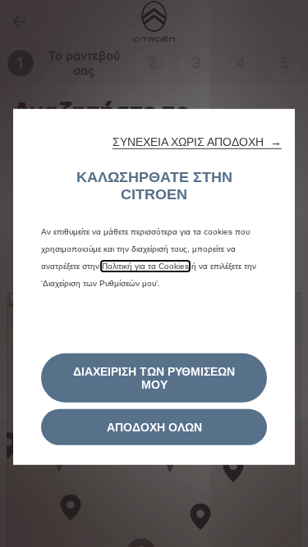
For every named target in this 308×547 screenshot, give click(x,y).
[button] (197, 141)
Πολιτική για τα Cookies (145, 265)
